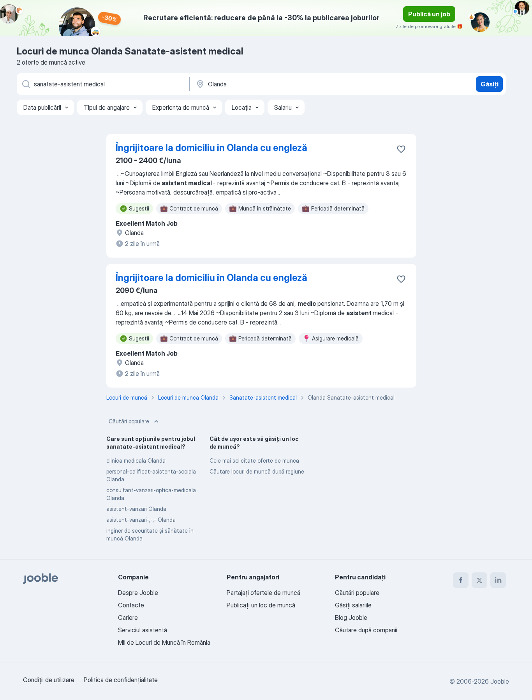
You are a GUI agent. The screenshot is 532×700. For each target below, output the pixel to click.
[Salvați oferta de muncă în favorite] (401, 149)
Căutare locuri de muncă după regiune (257, 471)
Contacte (131, 605)
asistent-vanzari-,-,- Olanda (141, 519)
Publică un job (429, 14)
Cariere (128, 617)
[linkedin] (498, 580)
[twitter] (479, 580)
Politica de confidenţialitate (121, 680)
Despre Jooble (138, 592)
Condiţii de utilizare (48, 680)
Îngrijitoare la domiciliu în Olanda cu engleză (211, 277)
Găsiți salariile (353, 605)
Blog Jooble (351, 617)
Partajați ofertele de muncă (263, 592)
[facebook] (461, 580)
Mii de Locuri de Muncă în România (164, 642)
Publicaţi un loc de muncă (261, 605)
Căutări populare (129, 421)
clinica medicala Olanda (136, 460)
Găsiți (490, 84)
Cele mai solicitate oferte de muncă (254, 460)
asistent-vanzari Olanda (136, 508)
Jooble (499, 681)
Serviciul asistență (142, 630)
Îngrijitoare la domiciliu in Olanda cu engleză (211, 147)
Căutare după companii (366, 630)
